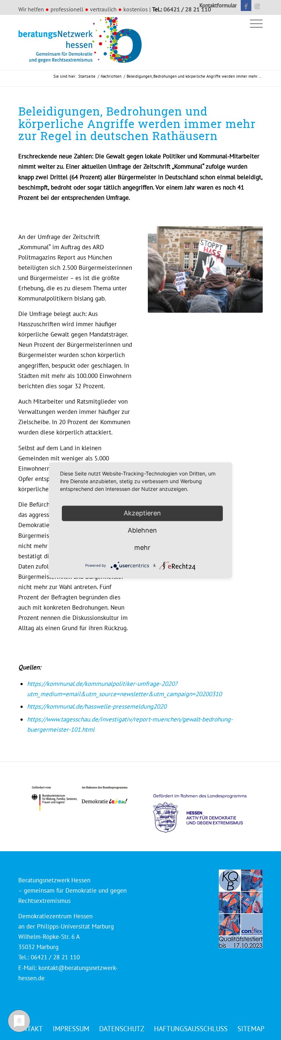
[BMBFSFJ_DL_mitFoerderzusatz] (79, 798)
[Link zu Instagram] (257, 5)
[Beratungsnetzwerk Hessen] (82, 42)
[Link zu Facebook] (246, 5)
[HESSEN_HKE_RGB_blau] (208, 806)
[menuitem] (216, 5)
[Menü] (254, 23)
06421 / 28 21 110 (187, 9)
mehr (142, 547)
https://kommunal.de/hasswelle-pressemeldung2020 (96, 706)
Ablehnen (142, 530)
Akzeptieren (142, 513)
